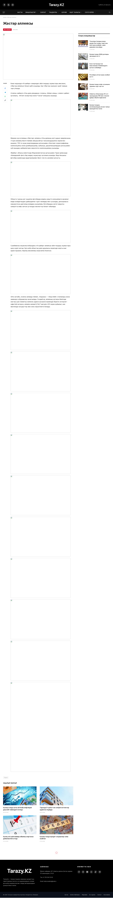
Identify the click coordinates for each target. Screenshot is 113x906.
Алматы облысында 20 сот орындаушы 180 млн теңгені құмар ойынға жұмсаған (99, 95)
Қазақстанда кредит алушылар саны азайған (54, 838)
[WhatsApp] (5, 96)
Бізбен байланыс (75, 894)
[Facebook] (5, 88)
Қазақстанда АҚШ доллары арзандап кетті (99, 55)
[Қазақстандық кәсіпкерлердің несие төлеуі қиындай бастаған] (83, 107)
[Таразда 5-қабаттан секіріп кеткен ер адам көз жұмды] (56, 795)
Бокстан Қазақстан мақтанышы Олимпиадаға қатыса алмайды (98, 65)
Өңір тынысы (75, 12)
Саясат (43, 12)
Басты (20, 12)
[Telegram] (5, 92)
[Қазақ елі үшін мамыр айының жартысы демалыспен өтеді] (20, 824)
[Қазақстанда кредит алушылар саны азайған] (56, 824)
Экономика (106, 894)
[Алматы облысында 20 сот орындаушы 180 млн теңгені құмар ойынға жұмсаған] (83, 96)
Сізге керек (89, 12)
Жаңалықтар (31, 12)
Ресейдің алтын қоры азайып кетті (100, 75)
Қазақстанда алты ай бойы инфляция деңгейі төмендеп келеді (17, 809)
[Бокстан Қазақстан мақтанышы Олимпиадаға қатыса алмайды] (83, 66)
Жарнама (84, 894)
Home (4, 17)
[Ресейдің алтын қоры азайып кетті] (83, 77)
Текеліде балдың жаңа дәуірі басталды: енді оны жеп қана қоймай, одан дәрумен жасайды (99, 44)
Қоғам (64, 12)
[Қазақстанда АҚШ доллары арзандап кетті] (83, 56)
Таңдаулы (53, 12)
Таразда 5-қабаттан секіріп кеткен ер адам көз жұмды (54, 809)
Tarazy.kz (35, 894)
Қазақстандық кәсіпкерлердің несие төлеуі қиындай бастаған (100, 107)
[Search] (109, 12)
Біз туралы (92, 894)
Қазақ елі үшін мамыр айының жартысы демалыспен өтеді (18, 838)
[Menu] (4, 12)
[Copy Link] (5, 100)
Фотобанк (7, 29)
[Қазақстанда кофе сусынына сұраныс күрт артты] (83, 86)
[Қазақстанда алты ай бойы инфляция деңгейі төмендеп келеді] (20, 795)
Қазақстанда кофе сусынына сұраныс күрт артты (100, 85)
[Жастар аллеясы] (38, 56)
